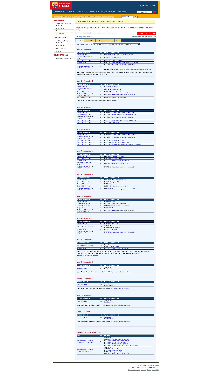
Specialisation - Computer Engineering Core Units (85, 350)
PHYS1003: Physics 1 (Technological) (115, 97)
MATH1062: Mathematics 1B (112, 89)
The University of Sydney (61, 5)
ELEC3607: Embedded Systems (113, 350)
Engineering (148, 5)
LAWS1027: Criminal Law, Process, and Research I (119, 112)
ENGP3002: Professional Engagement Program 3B (119, 232)
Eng (86, 28)
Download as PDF (87, 36)
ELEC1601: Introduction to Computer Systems (118, 92)
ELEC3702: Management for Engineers (116, 344)
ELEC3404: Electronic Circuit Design (115, 342)
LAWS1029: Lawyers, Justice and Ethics (116, 156)
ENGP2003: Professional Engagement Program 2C (119, 189)
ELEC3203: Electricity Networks (113, 158)
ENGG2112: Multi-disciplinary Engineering (117, 160)
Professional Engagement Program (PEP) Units (85, 66)
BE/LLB (118, 28)
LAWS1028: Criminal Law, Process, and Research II (119, 134)
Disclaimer (143, 370)
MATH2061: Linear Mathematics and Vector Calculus (120, 120)
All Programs (60, 34)
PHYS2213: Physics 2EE (111, 182)
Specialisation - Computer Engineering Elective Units (85, 341)
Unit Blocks (100, 40)
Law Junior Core (82, 55)
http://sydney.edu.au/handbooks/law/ (87, 255)
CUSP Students (59, 12)
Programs (79, 28)
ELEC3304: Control (110, 184)
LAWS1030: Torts (109, 201)
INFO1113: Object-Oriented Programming (116, 353)
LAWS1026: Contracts (110, 86)
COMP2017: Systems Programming (114, 349)
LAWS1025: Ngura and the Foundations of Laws (118, 55)
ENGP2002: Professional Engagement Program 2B (119, 167)
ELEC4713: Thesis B (110, 229)
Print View (78, 36)
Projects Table (81, 62)
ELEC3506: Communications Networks (116, 186)
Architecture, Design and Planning (63, 24)
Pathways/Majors (89, 40)
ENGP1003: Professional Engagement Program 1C (119, 117)
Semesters (79, 40)
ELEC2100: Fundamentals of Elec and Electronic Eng (120, 114)
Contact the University (134, 370)
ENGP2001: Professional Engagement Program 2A (119, 137)
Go (136, 16)
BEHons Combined (106, 28)
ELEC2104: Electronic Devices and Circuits (117, 142)
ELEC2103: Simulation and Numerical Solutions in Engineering (123, 144)
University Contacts (108, 12)
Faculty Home (94, 12)
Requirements (109, 40)
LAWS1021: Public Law (111, 223)
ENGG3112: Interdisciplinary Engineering (116, 248)
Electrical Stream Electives (85, 226)
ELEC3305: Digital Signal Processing (115, 204)
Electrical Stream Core (84, 60)
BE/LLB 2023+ (129, 28)
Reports (118, 40)
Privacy (149, 370)
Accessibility (155, 370)
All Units (58, 51)
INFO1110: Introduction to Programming (116, 163)
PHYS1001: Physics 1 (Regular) (113, 60)
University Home (81, 12)
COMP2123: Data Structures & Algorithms (116, 206)
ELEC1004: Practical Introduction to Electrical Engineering (121, 62)
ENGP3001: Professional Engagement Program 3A (119, 211)
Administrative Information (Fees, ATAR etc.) (143, 36)
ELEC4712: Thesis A (110, 208)
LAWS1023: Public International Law (115, 180)
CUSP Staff (70, 12)
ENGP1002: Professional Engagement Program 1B (119, 95)
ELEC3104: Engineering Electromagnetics (117, 341)
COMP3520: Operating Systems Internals (116, 339)
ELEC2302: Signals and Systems (114, 140)
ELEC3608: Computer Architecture (114, 352)
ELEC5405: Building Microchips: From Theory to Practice (121, 345)
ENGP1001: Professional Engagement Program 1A (119, 64)
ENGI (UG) (93, 28)
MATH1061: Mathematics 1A (112, 57)
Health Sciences (61, 31)
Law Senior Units (82, 268)
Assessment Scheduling (63, 58)
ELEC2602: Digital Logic (111, 122)
